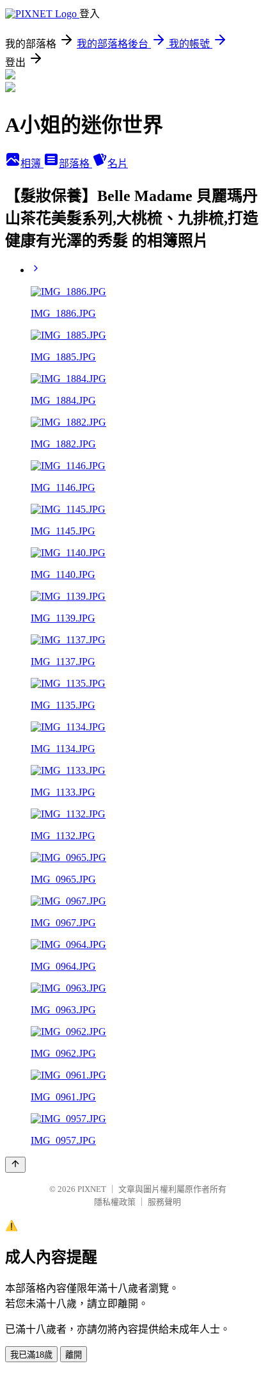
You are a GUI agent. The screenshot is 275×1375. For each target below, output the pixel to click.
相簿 (31, 163)
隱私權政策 (115, 1202)
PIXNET (91, 1189)
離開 (73, 1355)
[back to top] (15, 1165)
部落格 (75, 163)
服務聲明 (164, 1202)
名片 (117, 163)
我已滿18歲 (31, 1355)
